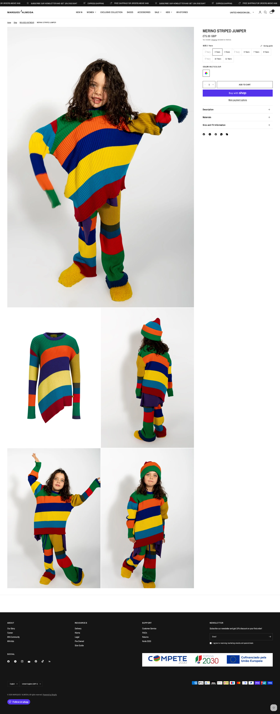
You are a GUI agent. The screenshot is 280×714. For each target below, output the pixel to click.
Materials (207, 117)
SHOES (130, 12)
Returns (145, 636)
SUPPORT (147, 623)
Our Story (11, 628)
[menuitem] (79, 12)
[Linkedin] (51, 661)
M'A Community (13, 636)
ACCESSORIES (144, 12)
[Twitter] (17, 661)
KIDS (168, 12)
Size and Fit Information (214, 125)
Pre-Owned (79, 641)
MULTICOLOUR (206, 73)
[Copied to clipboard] (227, 134)
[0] (270, 12)
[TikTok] (45, 661)
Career (10, 632)
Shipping (214, 40)
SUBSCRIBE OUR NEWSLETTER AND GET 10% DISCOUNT (30, 3)
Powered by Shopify (50, 694)
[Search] (265, 12)
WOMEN (90, 12)
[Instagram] (24, 661)
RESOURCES (81, 623)
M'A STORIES (182, 12)
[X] (210, 134)
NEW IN (79, 12)
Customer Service (149, 628)
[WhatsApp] (222, 134)
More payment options (238, 100)
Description (208, 109)
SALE (157, 12)
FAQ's (144, 632)
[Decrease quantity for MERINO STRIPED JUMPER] (205, 84)
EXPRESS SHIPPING (72, 3)
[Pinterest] (216, 134)
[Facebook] (204, 134)
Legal (77, 636)
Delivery (78, 628)
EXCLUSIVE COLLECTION (111, 12)
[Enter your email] (270, 636)
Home (9, 22)
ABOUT (10, 623)
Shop (15, 22)
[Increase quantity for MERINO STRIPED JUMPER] (213, 84)
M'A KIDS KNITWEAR (27, 22)
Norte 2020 (146, 641)
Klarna (77, 632)
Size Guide (79, 645)
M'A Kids (10, 641)
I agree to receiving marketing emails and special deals (233, 643)
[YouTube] (31, 661)
